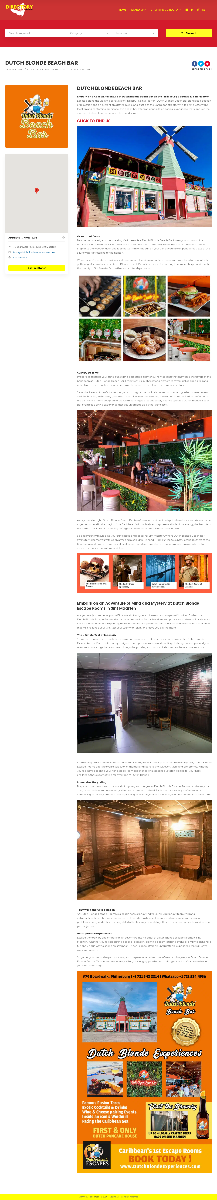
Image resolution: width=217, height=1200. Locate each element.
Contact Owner (37, 268)
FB (191, 10)
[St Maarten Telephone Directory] (19, 10)
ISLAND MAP (138, 10)
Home (19, 69)
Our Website (20, 257)
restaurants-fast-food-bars (47, 69)
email (96, 1196)
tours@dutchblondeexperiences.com (34, 252)
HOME (122, 10)
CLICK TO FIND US (93, 120)
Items (29, 69)
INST (204, 10)
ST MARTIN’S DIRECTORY (166, 10)
